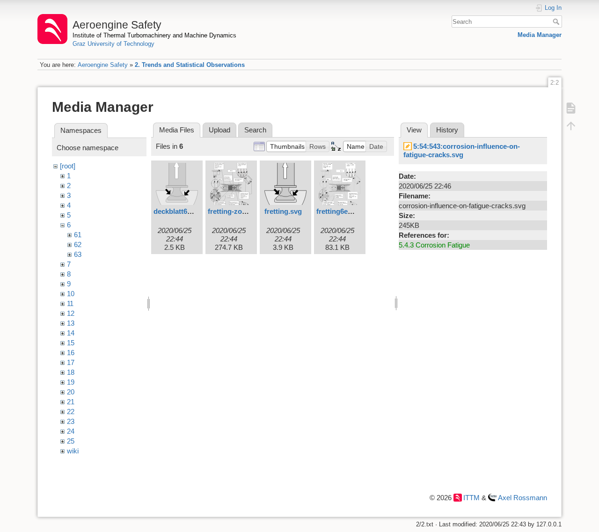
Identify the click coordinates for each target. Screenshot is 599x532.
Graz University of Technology (113, 43)
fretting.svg (283, 211)
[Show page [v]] (571, 108)
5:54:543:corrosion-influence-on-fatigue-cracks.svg (461, 150)
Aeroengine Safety (103, 64)
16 (70, 353)
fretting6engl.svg (344, 211)
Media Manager (540, 34)
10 (70, 294)
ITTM (471, 498)
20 (70, 392)
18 (70, 372)
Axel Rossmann (522, 498)
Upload (219, 130)
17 (70, 362)
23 (70, 421)
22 (70, 411)
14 (70, 333)
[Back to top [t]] (571, 125)
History (447, 130)
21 (70, 402)
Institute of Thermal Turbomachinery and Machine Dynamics (154, 35)
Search (557, 21)
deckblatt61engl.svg (186, 211)
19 (70, 382)
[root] (67, 166)
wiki (73, 451)
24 (70, 431)
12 (70, 313)
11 (70, 303)
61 (77, 235)
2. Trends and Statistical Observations (190, 64)
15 (70, 343)
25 (70, 441)
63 (77, 254)
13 (70, 323)
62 (77, 244)
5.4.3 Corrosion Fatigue (434, 245)
